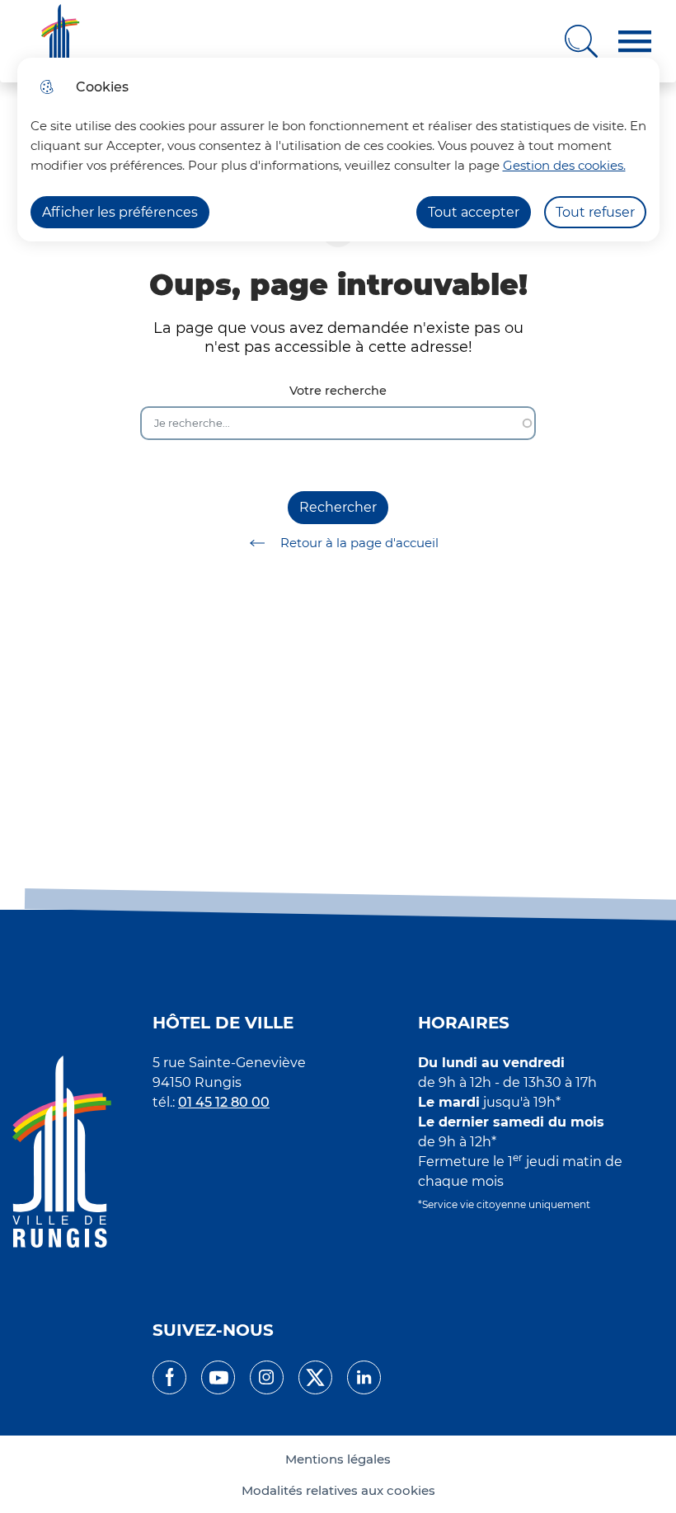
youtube (218, 1377)
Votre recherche (338, 391)
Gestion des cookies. (564, 165)
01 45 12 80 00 (224, 1102)
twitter (315, 1377)
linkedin (364, 1377)
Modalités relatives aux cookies (338, 1490)
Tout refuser (595, 212)
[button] (634, 41)
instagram (267, 1377)
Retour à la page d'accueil (359, 542)
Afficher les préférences (120, 212)
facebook (169, 1377)
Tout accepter (473, 212)
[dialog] (338, 149)
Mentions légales (338, 1459)
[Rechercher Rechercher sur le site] (581, 41)
